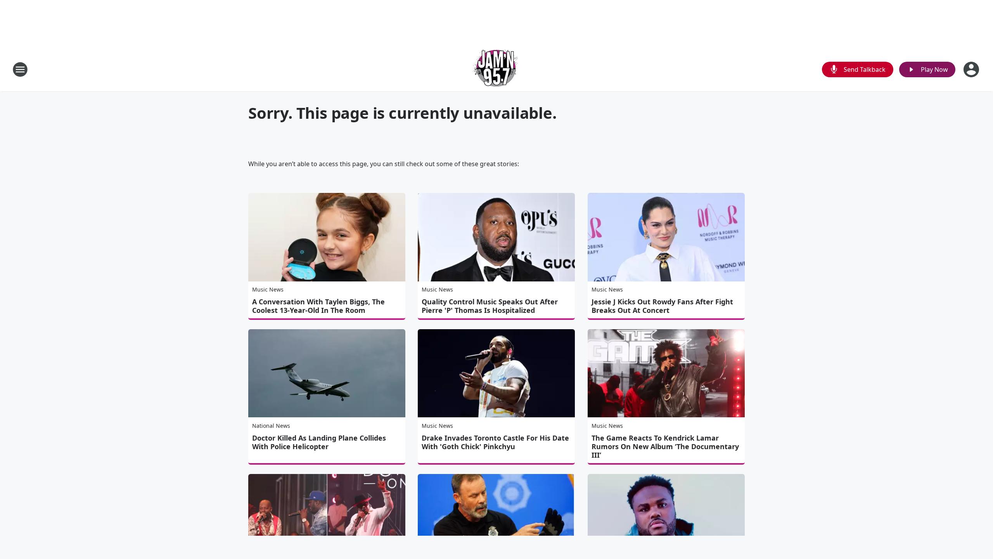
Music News (268, 289)
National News (271, 425)
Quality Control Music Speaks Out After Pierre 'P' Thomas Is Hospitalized (490, 305)
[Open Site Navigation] (20, 69)
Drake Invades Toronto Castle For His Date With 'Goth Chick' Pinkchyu (495, 442)
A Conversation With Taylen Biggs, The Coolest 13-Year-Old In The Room (318, 305)
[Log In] (972, 69)
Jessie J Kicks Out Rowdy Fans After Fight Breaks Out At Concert (662, 305)
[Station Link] (496, 69)
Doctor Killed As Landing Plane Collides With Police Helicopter (319, 442)
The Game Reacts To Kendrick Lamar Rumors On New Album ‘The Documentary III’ (665, 446)
